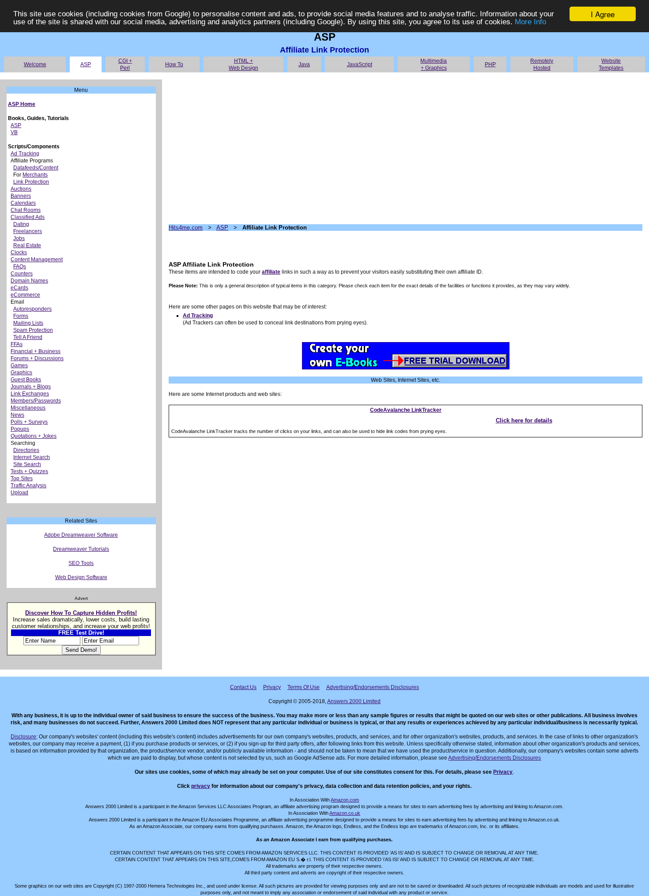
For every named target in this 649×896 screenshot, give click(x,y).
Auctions (21, 189)
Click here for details (524, 420)
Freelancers (27, 231)
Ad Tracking (25, 154)
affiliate (271, 272)
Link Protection (31, 182)
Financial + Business (35, 351)
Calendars (23, 203)
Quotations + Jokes (34, 436)
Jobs (19, 238)
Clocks (19, 252)
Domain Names (29, 281)
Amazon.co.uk (344, 813)
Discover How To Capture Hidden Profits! (81, 613)
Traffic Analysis (28, 485)
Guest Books (26, 379)
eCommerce (25, 295)
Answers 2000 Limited (354, 701)
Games (19, 365)
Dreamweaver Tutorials (81, 549)
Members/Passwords (36, 401)
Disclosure (23, 737)
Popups (20, 429)
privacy (200, 786)
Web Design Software (81, 577)
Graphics (21, 372)
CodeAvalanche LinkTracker (405, 410)
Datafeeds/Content (35, 168)
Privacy (272, 687)
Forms (20, 316)
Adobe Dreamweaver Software (81, 535)
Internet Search (31, 457)
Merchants (35, 175)
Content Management (37, 259)
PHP (490, 64)
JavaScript (359, 64)
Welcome (35, 64)
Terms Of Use (303, 687)
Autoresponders (32, 309)
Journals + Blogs (31, 387)
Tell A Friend (27, 337)
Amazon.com (345, 799)
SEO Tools (81, 563)
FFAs (17, 344)
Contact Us (243, 687)
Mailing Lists (28, 323)
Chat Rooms (26, 210)
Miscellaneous (28, 408)
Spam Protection (33, 330)
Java (304, 64)
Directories (26, 450)
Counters (22, 274)
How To (174, 64)
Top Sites (22, 478)
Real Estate (27, 245)
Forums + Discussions (37, 358)
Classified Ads (28, 217)
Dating (21, 224)
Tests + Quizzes (29, 471)
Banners (21, 196)
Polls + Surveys (29, 422)
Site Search (27, 464)
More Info (530, 22)
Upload (19, 492)
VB (14, 132)
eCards (19, 288)
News (17, 415)
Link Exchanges (30, 394)
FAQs (19, 267)
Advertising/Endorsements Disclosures (372, 687)
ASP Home (21, 104)
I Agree (603, 13)
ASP (85, 64)
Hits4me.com (186, 227)
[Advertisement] (405, 148)
